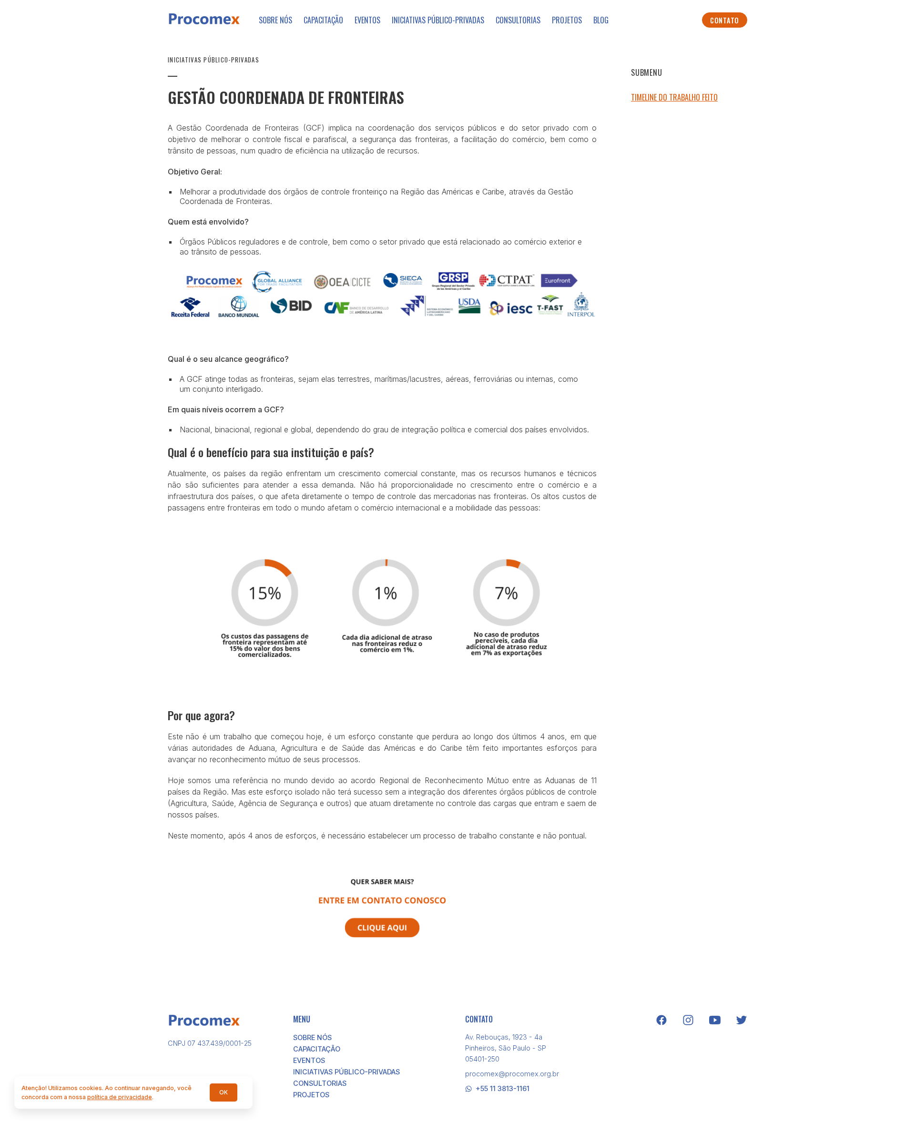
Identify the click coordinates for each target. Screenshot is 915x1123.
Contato (724, 20)
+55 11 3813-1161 (502, 1088)
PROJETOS (567, 20)
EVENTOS (367, 20)
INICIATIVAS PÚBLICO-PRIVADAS (438, 20)
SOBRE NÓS (275, 20)
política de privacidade (119, 1097)
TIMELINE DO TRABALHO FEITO (674, 97)
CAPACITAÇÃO (323, 20)
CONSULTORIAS (518, 20)
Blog (601, 20)
